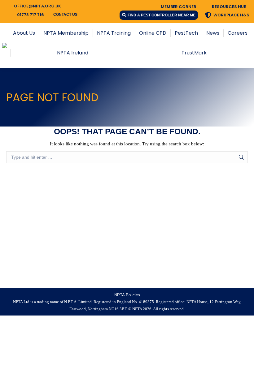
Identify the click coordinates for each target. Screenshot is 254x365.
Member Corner (178, 7)
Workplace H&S (231, 15)
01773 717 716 (30, 15)
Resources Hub (229, 7)
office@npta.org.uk (37, 6)
